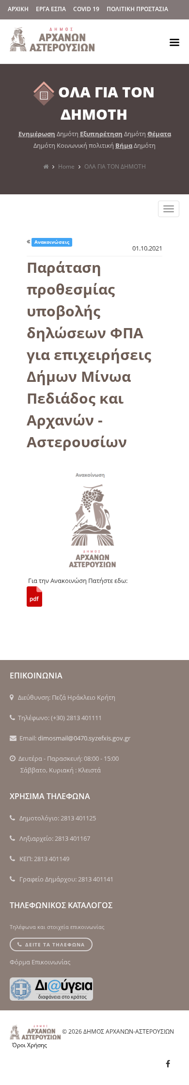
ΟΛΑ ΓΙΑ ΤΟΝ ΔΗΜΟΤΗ (115, 166)
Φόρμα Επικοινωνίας (40, 962)
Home (66, 166)
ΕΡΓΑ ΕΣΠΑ (51, 9)
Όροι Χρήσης (29, 1045)
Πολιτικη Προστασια (137, 9)
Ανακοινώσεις (51, 242)
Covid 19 (86, 9)
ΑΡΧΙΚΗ (18, 9)
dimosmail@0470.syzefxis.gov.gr (84, 738)
